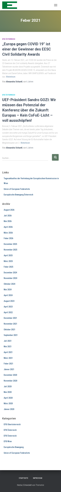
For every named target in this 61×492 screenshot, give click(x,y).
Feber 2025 (8, 267)
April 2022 (8, 312)
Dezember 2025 (10, 244)
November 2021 (10, 324)
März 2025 (8, 261)
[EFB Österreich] (10, 5)
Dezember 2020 (10, 375)
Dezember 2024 (10, 272)
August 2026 (9, 210)
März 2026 (8, 233)
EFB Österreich (8, 39)
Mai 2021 (8, 346)
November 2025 (10, 250)
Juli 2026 (8, 215)
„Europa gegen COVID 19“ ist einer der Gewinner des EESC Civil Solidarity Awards (26, 49)
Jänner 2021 (9, 369)
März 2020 (8, 403)
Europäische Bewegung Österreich (18, 194)
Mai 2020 (8, 392)
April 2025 (8, 255)
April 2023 (8, 306)
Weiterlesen (10, 77)
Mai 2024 (8, 289)
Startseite (23, 478)
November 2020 (10, 381)
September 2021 (11, 335)
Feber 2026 (8, 238)
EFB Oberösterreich (12, 424)
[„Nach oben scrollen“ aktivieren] (55, 486)
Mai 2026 (8, 221)
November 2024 (10, 278)
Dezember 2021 (10, 318)
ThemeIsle (40, 485)
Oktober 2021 (9, 329)
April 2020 (8, 398)
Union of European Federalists (17, 189)
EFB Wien (8, 441)
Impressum (37, 478)
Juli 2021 (8, 341)
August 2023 (9, 301)
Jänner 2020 (9, 409)
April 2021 (8, 352)
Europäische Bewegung (14, 447)
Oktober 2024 (9, 284)
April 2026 (8, 227)
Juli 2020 (8, 386)
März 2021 (8, 358)
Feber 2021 (8, 363)
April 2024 (8, 295)
